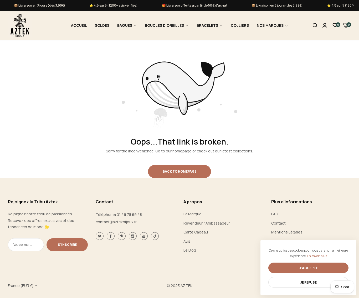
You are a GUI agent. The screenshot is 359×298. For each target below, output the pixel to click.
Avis (186, 241)
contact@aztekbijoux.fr (116, 221)
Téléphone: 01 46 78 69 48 (119, 214)
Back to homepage (179, 171)
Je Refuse (308, 282)
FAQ (274, 213)
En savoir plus (317, 256)
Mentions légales (286, 232)
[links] (100, 236)
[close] (353, 5)
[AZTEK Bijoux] (20, 25)
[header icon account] (324, 25)
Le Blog (189, 250)
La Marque (192, 213)
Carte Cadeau (195, 232)
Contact (278, 223)
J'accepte (308, 268)
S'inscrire (67, 244)
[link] (127, 25)
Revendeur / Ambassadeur (206, 223)
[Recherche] (315, 25)
